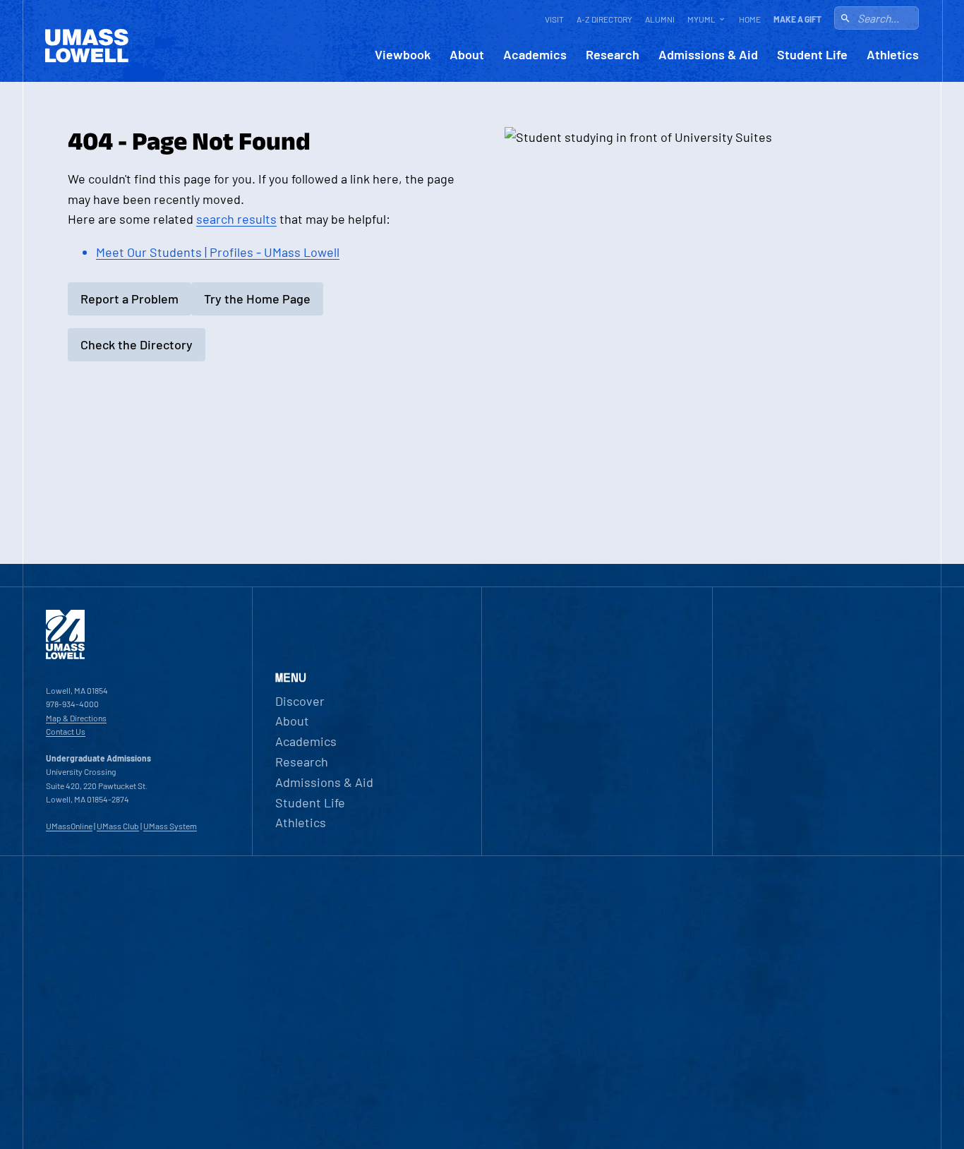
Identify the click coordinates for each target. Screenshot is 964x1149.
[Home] (65, 656)
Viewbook (402, 54)
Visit (554, 19)
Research (612, 54)
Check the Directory (136, 344)
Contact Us (65, 731)
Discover (300, 701)
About (467, 54)
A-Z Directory (604, 19)
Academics (535, 54)
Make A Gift (797, 19)
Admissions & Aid (708, 54)
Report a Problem (129, 298)
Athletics (893, 54)
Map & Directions (76, 718)
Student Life (812, 54)
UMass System (170, 826)
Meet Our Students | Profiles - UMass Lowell (217, 252)
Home (750, 19)
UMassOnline (69, 826)
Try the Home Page (257, 298)
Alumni (660, 19)
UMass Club (118, 826)
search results (236, 219)
